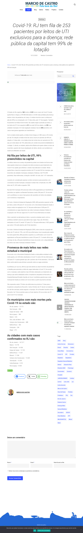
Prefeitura (60, 395)
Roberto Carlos (62, 402)
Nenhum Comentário (47, 55)
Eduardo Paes (67, 364)
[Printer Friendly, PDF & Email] (10, 371)
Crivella (72, 354)
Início (8, 65)
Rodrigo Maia (61, 405)
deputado (60, 357)
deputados (68, 357)
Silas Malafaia (61, 416)
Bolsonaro (71, 344)
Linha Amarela (61, 385)
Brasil (59, 347)
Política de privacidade (44, 530)
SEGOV (68, 412)
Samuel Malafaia (62, 409)
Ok (35, 530)
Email (32, 462)
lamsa (59, 381)
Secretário (60, 412)
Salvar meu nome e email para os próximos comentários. (24, 471)
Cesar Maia (61, 351)
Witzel (70, 419)
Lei (72, 381)
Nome (9, 462)
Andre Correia (61, 344)
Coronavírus (69, 351)
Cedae (72, 347)
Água (59, 422)
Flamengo (70, 368)
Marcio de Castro (62, 388)
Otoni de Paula (61, 392)
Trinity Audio (23, 75)
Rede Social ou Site (59, 462)
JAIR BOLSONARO (62, 378)
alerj (64, 340)
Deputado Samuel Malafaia (65, 361)
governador (61, 371)
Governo (69, 371)
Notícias (41, 19)
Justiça (72, 378)
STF (69, 416)
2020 (59, 340)
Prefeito (70, 392)
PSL (67, 395)
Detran (59, 364)
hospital (60, 375)
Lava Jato (66, 381)
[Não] (81, 529)
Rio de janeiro (62, 398)
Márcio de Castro (23, 392)
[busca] (75, 4)
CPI (66, 354)
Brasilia (66, 347)
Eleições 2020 (61, 368)
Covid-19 (60, 354)
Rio (71, 395)
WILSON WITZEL (62, 419)
